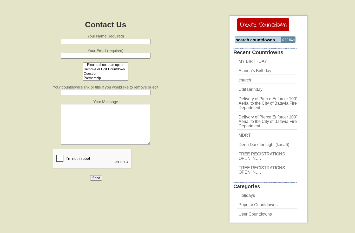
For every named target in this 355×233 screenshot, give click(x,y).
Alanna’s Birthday (255, 70)
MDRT (245, 135)
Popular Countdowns (258, 205)
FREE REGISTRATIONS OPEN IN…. (262, 156)
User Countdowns (255, 214)
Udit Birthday (250, 89)
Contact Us (105, 24)
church (245, 80)
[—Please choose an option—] (105, 65)
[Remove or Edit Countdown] (105, 69)
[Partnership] (105, 78)
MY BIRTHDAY (253, 61)
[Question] (105, 74)
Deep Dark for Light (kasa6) (264, 144)
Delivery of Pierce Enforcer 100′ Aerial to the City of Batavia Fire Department (268, 103)
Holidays (247, 195)
